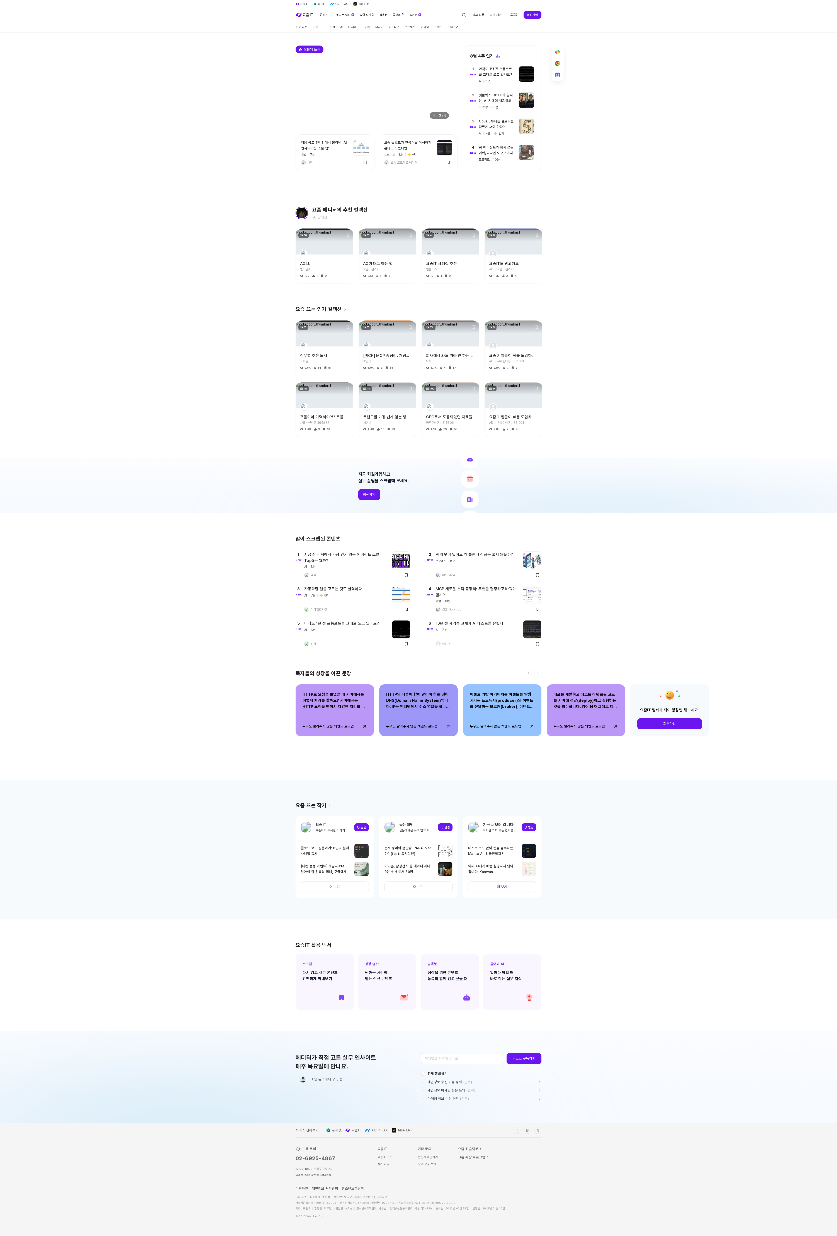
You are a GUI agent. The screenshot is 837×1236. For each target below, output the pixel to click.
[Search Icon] (463, 14)
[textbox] (462, 1058)
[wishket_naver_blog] (537, 1130)
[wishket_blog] (527, 1130)
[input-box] (462, 1058)
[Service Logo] (304, 14)
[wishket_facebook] (517, 1130)
